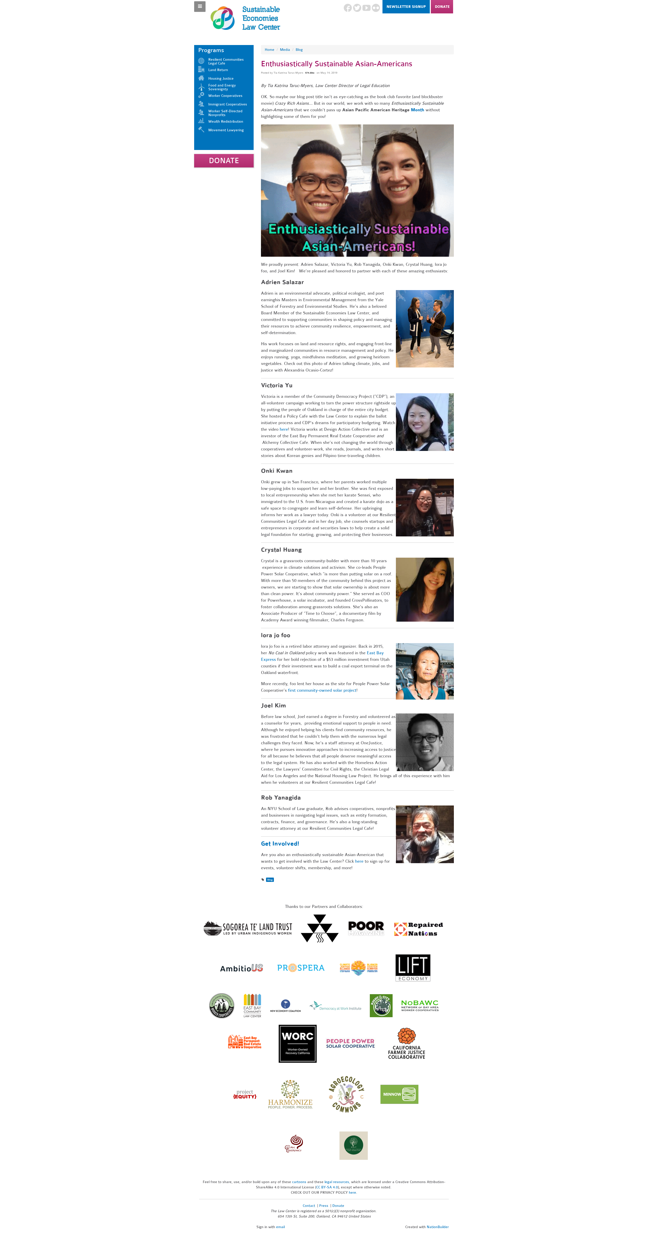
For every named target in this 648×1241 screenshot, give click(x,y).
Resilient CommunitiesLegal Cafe (226, 61)
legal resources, (338, 1182)
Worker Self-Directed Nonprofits (225, 113)
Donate (442, 7)
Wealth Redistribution (225, 121)
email (280, 1227)
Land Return (218, 70)
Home (269, 50)
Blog (299, 50)
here (359, 861)
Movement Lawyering (226, 130)
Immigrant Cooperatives (227, 104)
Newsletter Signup (406, 7)
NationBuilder (438, 1227)
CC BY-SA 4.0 (327, 1187)
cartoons (299, 1182)
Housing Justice (221, 78)
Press (324, 1206)
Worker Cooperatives (225, 96)
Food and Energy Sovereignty (222, 87)
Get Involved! (280, 843)
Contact (309, 1206)
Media (285, 50)
